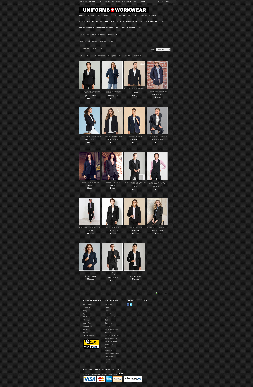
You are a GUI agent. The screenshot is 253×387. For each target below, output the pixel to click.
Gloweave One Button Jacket (157, 136)
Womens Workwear (130, 21)
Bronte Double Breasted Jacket (90, 136)
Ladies (101, 41)
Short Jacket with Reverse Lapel (157, 227)
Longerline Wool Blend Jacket (135, 273)
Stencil (85, 332)
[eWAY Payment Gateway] (91, 348)
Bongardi (112, 56)
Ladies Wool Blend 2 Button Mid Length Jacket (135, 182)
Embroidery (131, 28)
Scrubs (82, 28)
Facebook (128, 304)
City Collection (87, 326)
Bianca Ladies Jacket (113, 227)
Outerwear (143, 15)
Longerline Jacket (90, 273)
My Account (93, 1)
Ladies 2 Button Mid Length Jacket (90, 227)
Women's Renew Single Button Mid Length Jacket (90, 91)
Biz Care (86, 329)
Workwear (100, 21)
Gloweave (137, 56)
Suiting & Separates (86, 21)
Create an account (129, 1)
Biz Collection (85, 56)
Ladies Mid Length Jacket (90, 182)
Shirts (93, 15)
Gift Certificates (107, 1)
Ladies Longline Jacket (112, 182)
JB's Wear (86, 308)
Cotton (134, 15)
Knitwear (152, 15)
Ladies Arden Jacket (135, 136)
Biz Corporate (99, 56)
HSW (139, 28)
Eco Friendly (84, 15)
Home (81, 41)
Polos (99, 15)
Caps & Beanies (120, 28)
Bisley (85, 311)
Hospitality (90, 28)
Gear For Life (124, 56)
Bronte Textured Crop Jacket (112, 136)
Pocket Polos (108, 15)
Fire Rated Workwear (113, 21)
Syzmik (85, 314)
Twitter (131, 304)
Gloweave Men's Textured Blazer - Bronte (135, 89)
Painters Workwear (146, 21)
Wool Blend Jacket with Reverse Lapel (112, 273)
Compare (91, 99)
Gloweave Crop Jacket (135, 227)
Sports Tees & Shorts (104, 28)
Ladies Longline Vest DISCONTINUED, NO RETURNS (157, 182)
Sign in (118, 1)
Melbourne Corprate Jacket (158, 91)
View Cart (142, 1)
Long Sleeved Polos (122, 15)
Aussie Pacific (87, 323)
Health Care (160, 21)
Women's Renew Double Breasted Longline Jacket (113, 91)
